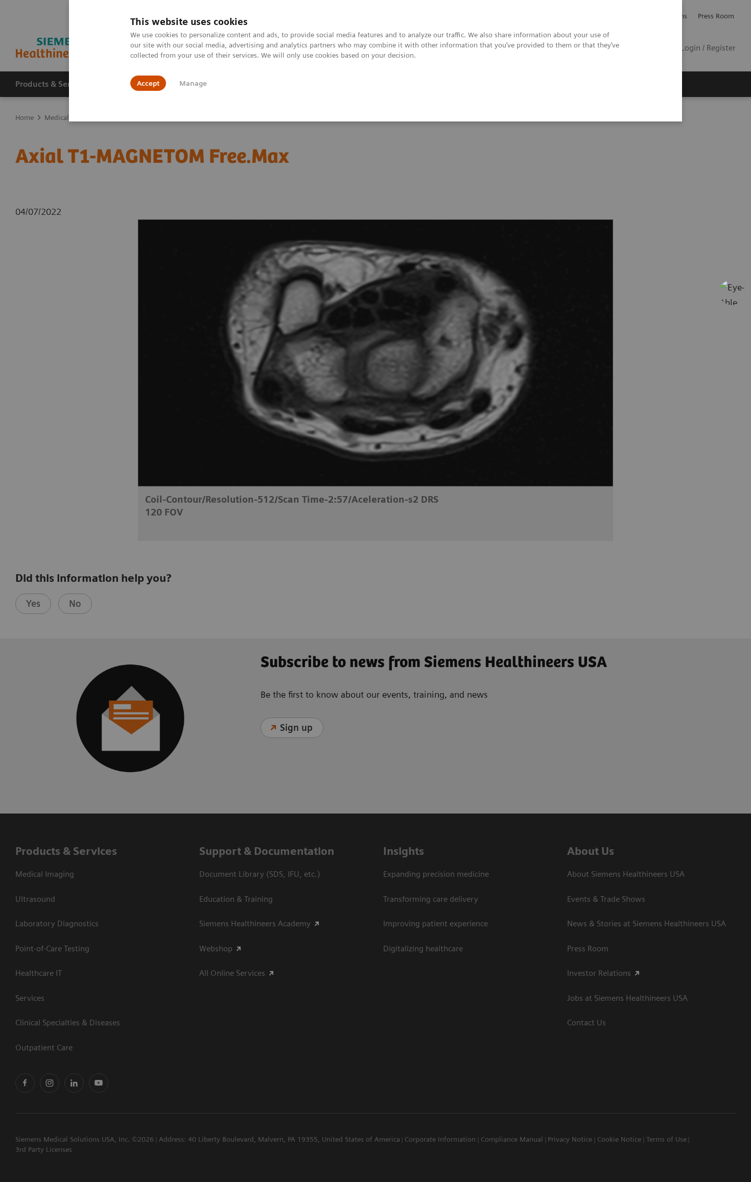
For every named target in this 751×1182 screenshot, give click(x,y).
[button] (732, 292)
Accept (148, 83)
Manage (193, 83)
